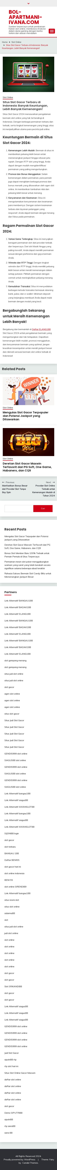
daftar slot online (12, 1079)
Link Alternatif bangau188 (17, 793)
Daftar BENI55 (11, 860)
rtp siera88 (9, 1126)
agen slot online (12, 693)
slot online (9, 939)
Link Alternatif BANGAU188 (18, 600)
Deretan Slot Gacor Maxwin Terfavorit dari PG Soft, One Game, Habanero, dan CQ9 (27, 467)
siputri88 (8, 1119)
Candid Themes (30, 1162)
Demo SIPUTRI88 (13, 1112)
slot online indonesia (14, 873)
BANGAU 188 (11, 853)
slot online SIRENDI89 (15, 886)
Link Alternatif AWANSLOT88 (19, 806)
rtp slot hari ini (11, 1066)
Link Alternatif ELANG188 (17, 614)
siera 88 (8, 1132)
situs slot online (12, 906)
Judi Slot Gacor (11, 1053)
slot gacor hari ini (12, 866)
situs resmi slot (11, 900)
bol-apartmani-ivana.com (25, 17)
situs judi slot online (13, 673)
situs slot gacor (11, 713)
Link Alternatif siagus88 (16, 800)
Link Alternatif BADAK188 (17, 607)
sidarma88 (9, 913)
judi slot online (11, 933)
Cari (43, 508)
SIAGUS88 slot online (15, 760)
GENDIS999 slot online (15, 753)
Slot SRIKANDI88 (13, 986)
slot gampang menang (15, 660)
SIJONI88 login (11, 833)
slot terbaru (10, 846)
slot (6, 919)
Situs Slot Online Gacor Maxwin (19, 1072)
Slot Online (8, 97)
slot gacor (9, 687)
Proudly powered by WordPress (20, 1159)
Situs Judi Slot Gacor (14, 720)
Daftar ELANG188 (41, 329)
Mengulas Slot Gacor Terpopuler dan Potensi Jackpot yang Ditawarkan (25, 415)
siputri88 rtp (10, 1059)
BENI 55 (8, 880)
